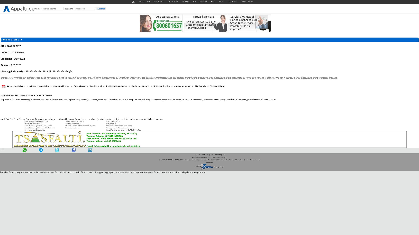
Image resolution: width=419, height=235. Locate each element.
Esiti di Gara (159, 1)
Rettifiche (14, 119)
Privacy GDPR (173, 1)
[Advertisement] (209, 109)
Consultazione (41, 119)
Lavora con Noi (247, 1)
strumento (158, 119)
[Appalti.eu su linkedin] (90, 151)
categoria (52, 119)
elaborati (62, 119)
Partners (185, 1)
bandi (2, 119)
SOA (194, 1)
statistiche (148, 119)
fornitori (78, 119)
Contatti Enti (232, 1)
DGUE (221, 1)
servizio (124, 119)
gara (85, 119)
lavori (94, 119)
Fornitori (203, 1)
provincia (102, 119)
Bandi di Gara (144, 1)
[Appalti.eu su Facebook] (74, 151)
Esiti (7, 119)
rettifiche (116, 119)
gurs (90, 119)
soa (141, 119)
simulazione (133, 119)
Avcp (212, 1)
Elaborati (70, 119)
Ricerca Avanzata (27, 119)
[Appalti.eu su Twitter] (57, 151)
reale (109, 119)
